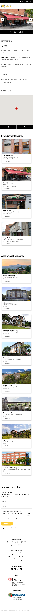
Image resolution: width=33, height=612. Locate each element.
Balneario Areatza (8, 303)
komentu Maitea (7, 385)
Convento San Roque (9, 413)
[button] (2, 19)
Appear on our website (16, 561)
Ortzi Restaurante (8, 155)
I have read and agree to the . (13, 518)
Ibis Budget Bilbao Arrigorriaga (12, 467)
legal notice (21, 518)
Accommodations (18, 513)
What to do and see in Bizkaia (16, 557)
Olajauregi (6, 358)
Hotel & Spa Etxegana (9, 275)
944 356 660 (18, 545)
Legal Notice (17, 610)
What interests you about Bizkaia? (11, 511)
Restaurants (6, 513)
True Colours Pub (8, 183)
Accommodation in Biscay (16, 553)
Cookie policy (25, 610)
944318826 (7, 82)
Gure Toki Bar (7, 210)
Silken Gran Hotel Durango (10, 330)
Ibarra (4, 440)
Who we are (16, 559)
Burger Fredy (6, 238)
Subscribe (6, 524)
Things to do (29, 514)
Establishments (16, 555)
